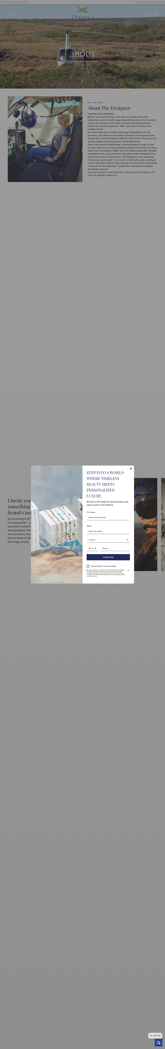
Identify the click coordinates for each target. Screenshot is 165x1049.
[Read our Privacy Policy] (128, 570)
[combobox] (108, 540)
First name (91, 512)
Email (89, 526)
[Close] (131, 469)
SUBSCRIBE (108, 557)
